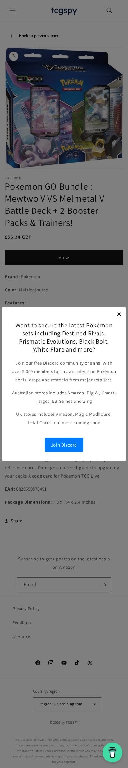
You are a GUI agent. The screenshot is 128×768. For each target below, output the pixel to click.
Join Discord (64, 445)
